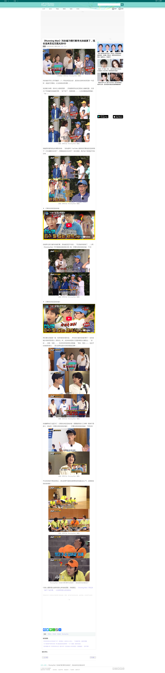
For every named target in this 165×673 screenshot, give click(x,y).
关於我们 (55, 669)
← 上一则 (45, 657)
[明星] (57, 9)
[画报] (78, 9)
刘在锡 (59, 634)
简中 (161, 1)
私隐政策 (66, 669)
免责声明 (60, 669)
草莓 (62, 46)
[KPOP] (51, 9)
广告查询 (72, 669)
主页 (42, 665)
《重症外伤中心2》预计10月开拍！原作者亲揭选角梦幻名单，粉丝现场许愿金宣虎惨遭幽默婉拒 (109, 83)
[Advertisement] (69, 613)
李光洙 (54, 634)
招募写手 (77, 669)
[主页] (44, 9)
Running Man (65, 634)
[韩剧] (64, 9)
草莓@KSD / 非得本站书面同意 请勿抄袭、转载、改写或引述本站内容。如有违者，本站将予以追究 (67, 595)
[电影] (71, 9)
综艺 (44, 46)
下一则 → (92, 657)
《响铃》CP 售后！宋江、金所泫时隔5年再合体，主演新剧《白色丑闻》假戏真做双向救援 (109, 69)
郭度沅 (49, 634)
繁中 (157, 1)
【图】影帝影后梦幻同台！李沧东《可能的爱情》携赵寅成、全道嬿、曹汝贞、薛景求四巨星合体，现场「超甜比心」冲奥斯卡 (109, 55)
